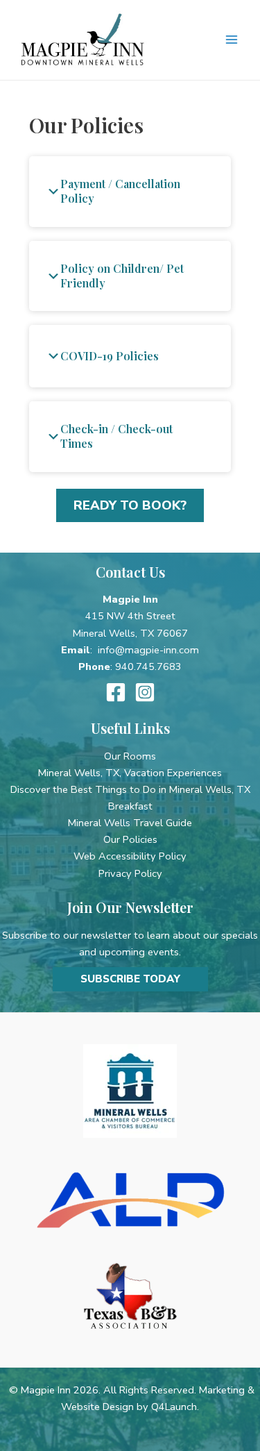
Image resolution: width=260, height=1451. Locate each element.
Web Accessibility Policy (130, 856)
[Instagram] (145, 692)
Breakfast (130, 806)
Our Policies (130, 839)
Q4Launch (174, 1407)
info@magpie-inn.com (148, 650)
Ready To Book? (130, 505)
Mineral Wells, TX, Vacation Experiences (130, 773)
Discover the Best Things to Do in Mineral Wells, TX (130, 789)
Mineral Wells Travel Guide (130, 823)
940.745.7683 (148, 666)
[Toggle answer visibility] (53, 191)
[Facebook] (115, 692)
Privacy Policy (130, 873)
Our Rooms (130, 756)
